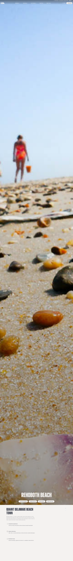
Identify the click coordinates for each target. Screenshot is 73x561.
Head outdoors (41, 501)
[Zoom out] (65, 509)
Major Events (49, 3)
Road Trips (41, 3)
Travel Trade (66, 0)
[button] (70, 0)
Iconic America (33, 3)
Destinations (17, 3)
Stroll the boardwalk (23, 501)
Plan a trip (69, 3)
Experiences (25, 3)
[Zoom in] (65, 508)
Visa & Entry (61, 0)
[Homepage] (2, 3)
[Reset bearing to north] (65, 510)
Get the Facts (56, 0)
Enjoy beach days (50, 501)
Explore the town (33, 501)
